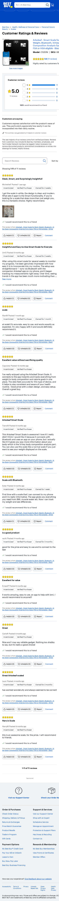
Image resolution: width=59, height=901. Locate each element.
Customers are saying (12, 119)
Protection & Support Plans (44, 830)
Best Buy (5, 27)
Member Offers (39, 857)
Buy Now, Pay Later (10, 861)
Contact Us (37, 838)
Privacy (26, 886)
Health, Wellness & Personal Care (25, 27)
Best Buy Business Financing (13, 865)
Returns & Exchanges (11, 822)
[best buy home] (8, 5)
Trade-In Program (9, 834)
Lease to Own (7, 857)
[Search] (44, 160)
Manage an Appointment (43, 826)
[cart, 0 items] (52, 5)
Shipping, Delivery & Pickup (13, 818)
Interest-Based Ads (34, 887)
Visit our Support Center (43, 814)
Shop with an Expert (41, 818)
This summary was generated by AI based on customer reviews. (26, 133)
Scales (13, 29)
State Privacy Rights (43, 888)
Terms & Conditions (17, 887)
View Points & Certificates (43, 853)
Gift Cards (6, 838)
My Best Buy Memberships (43, 849)
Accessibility (6, 886)
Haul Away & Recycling (42, 834)
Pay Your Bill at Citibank (12, 853)
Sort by (55, 161)
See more (6, 279)
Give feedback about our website (38, 879)
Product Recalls (8, 830)
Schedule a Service (40, 822)
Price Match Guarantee (11, 826)
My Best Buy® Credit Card (12, 849)
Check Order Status (10, 814)
